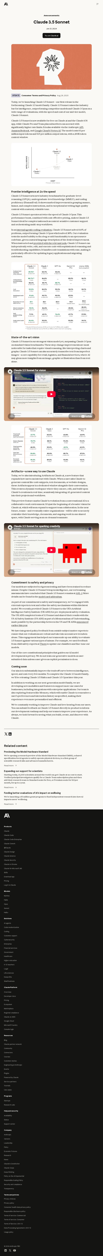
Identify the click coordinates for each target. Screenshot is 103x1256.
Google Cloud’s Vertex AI (48, 130)
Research (7, 1155)
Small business (9, 981)
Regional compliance (11, 1013)
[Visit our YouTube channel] (14, 1250)
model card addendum (50, 596)
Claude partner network (13, 1044)
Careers (7, 1139)
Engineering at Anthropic (13, 1065)
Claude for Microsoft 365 (13, 868)
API (81, 127)
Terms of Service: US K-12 (13, 1224)
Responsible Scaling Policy (13, 1180)
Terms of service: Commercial (15, 1215)
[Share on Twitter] (6, 733)
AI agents (7, 923)
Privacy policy (9, 1203)
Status (6, 1120)
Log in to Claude (10, 885)
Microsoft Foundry (10, 1025)
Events (6, 1069)
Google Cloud (9, 1021)
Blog (5, 1040)
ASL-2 (79, 593)
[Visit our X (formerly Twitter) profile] (10, 1250)
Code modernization (11, 927)
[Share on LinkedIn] (10, 733)
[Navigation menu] (97, 4)
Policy (6, 1147)
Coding (6, 931)
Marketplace (8, 1009)
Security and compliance (13, 1184)
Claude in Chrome (10, 864)
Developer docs (10, 996)
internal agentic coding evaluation (34, 229)
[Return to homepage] (7, 815)
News (6, 1159)
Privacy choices (9, 1199)
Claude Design (9, 852)
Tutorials (7, 1086)
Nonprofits (8, 977)
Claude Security (10, 860)
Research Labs (9, 1105)
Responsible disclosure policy (14, 1211)
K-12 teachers (9, 965)
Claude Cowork (9, 844)
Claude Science (10, 856)
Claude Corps (9, 1168)
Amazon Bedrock (20, 130)
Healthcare (8, 956)
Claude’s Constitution (12, 1164)
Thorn (43, 644)
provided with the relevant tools (50, 243)
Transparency (9, 1189)
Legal (6, 969)
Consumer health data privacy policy (17, 1207)
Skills (6, 872)
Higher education (10, 960)
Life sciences (9, 973)
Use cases (8, 1090)
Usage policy (8, 1232)
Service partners (10, 1082)
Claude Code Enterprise (13, 839)
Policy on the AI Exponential (14, 1176)
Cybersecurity (9, 940)
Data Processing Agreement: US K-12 (17, 1228)
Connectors (8, 1052)
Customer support (10, 936)
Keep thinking (9, 1172)
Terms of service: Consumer (14, 1220)
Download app (9, 877)
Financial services (10, 948)
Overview (7, 992)
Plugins (6, 1073)
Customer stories (10, 1061)
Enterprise (8, 944)
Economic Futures (10, 1151)
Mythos (6, 896)
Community (8, 1048)
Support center (9, 1124)
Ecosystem (8, 1004)
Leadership (8, 1143)
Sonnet (6, 908)
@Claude (7, 848)
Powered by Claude (11, 1077)
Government (8, 952)
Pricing (6, 881)
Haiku (6, 912)
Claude (6, 831)
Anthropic (7, 1135)
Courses (7, 1057)
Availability (8, 1116)
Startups (7, 1101)
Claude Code (9, 835)
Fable (6, 900)
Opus (6, 904)
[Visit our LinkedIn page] (5, 1250)
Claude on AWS (9, 1017)
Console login (9, 1029)
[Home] (6, 4)
